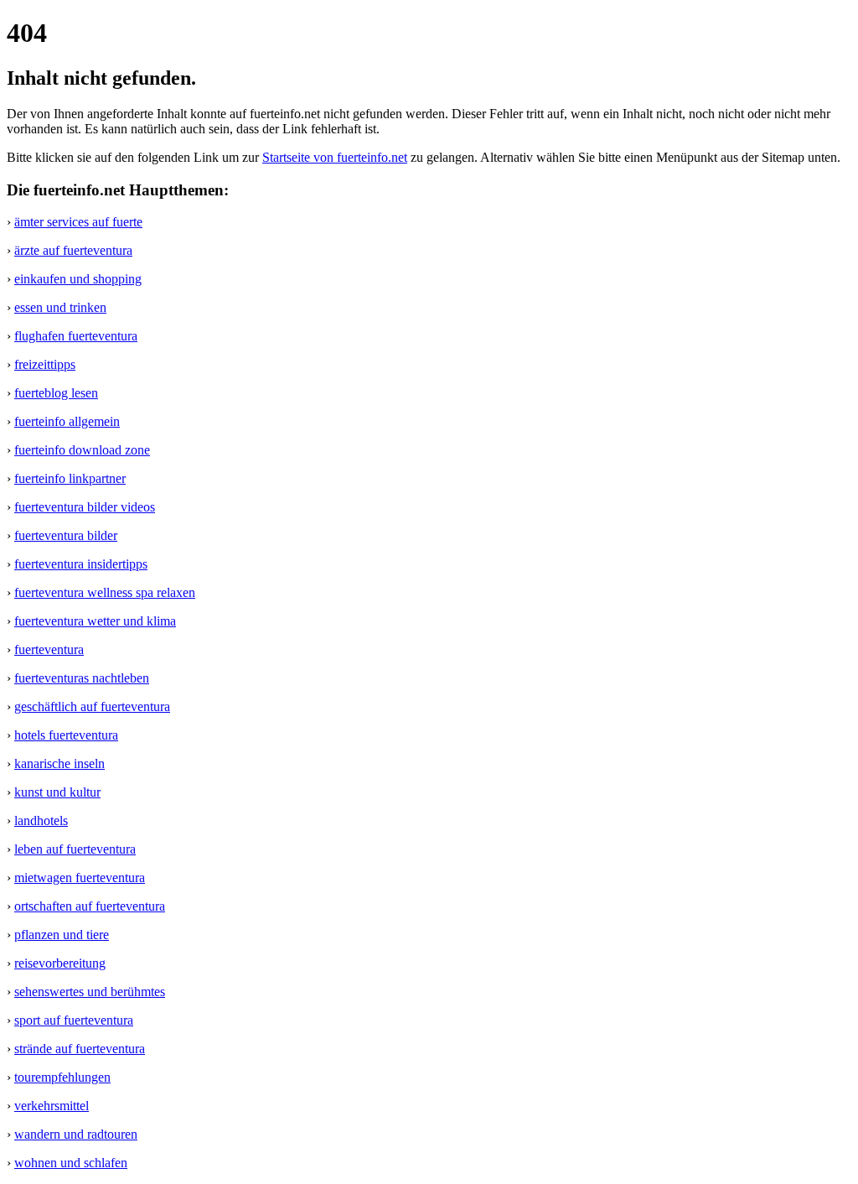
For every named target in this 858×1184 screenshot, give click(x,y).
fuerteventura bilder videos (84, 507)
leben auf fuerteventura (75, 849)
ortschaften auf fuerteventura (89, 906)
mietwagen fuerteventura (79, 877)
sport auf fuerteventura (73, 1020)
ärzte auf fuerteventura (73, 250)
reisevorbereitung (60, 963)
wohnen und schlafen (70, 1162)
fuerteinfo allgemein (67, 421)
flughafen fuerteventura (75, 336)
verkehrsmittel (51, 1105)
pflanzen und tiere (61, 934)
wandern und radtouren (75, 1134)
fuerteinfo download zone (82, 450)
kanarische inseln (59, 763)
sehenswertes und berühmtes (89, 991)
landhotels (41, 820)
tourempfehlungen (62, 1077)
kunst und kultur (57, 792)
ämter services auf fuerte (78, 222)
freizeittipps (44, 364)
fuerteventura (49, 649)
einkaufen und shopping (78, 279)
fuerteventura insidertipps (80, 564)
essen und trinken (60, 307)
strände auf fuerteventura (79, 1048)
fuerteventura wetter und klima (95, 621)
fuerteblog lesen (56, 393)
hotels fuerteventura (66, 735)
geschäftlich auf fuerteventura (92, 706)
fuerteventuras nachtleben (81, 678)
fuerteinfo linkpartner (70, 478)
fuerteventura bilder (65, 535)
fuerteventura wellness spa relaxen (104, 592)
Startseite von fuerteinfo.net (334, 157)
